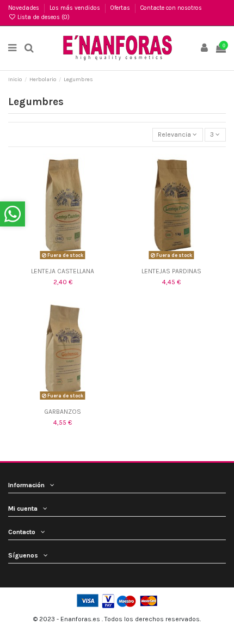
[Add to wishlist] (56, 259)
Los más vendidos (76, 7)
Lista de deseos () (43, 17)
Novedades (24, 7)
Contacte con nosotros (171, 7)
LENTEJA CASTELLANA (62, 271)
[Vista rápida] (69, 259)
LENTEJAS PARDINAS (171, 271)
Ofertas (121, 7)
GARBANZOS (62, 411)
